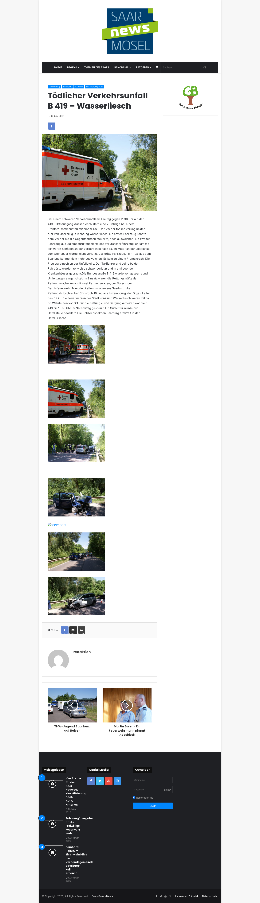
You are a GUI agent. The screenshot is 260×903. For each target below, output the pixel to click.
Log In (153, 805)
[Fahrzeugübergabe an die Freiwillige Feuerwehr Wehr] (52, 824)
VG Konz (79, 86)
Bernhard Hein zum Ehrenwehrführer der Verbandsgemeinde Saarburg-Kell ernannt (79, 860)
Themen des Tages (96, 67)
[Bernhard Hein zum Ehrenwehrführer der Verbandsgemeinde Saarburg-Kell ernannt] (52, 852)
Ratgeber (142, 67)
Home (58, 67)
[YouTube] (108, 781)
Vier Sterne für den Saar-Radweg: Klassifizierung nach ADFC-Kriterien (76, 791)
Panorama (121, 67)
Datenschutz (209, 896)
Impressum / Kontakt (187, 896)
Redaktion (82, 651)
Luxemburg (54, 86)
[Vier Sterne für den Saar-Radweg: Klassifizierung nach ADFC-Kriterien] (52, 784)
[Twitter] (100, 781)
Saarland (67, 86)
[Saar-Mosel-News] (130, 31)
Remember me (144, 797)
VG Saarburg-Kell (94, 86)
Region (72, 67)
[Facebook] (91, 781)
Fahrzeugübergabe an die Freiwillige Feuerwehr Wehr (79, 825)
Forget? (167, 789)
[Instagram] (117, 781)
